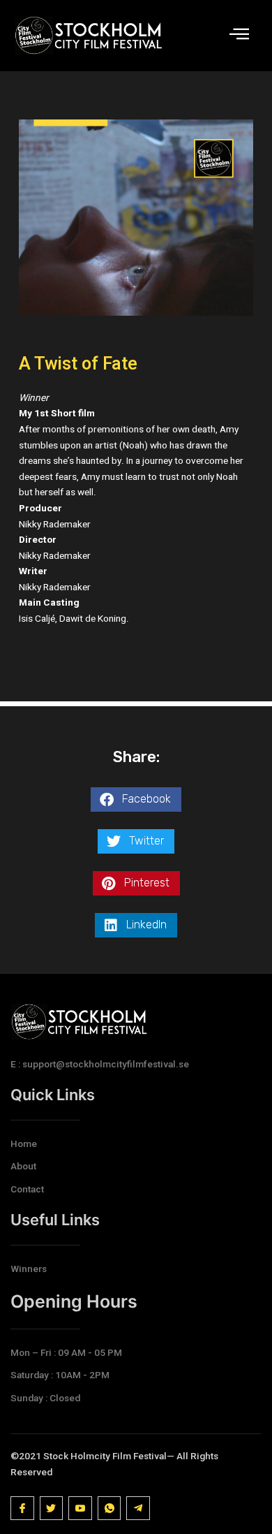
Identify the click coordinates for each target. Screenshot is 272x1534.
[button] (136, 799)
